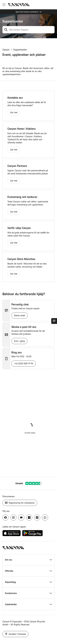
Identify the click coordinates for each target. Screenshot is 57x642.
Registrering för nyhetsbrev (21, 502)
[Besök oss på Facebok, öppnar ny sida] (5, 517)
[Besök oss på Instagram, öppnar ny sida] (13, 517)
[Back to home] (19, 4)
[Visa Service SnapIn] (54, 321)
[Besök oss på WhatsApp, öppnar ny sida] (45, 517)
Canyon (5, 49)
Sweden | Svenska (17, 634)
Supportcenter (12, 21)
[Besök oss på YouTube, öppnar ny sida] (21, 517)
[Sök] (6, 29)
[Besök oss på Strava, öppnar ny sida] (29, 517)
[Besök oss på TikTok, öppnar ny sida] (37, 517)
